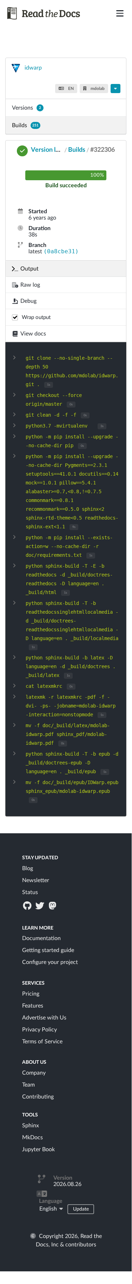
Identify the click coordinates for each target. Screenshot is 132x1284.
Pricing (30, 994)
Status (30, 892)
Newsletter (35, 880)
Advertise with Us (44, 1018)
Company (34, 1073)
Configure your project (50, 962)
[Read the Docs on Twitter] (40, 905)
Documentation (41, 938)
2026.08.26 (67, 1184)
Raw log (30, 285)
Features (32, 1006)
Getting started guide (48, 950)
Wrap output (36, 317)
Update (81, 1209)
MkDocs (32, 1137)
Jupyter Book (38, 1149)
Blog (27, 868)
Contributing (38, 1097)
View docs (33, 334)
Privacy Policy (39, 1029)
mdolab (97, 88)
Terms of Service (42, 1041)
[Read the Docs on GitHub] (27, 905)
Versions (26, 108)
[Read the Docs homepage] (45, 13)
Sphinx (30, 1125)
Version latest (50, 150)
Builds (25, 125)
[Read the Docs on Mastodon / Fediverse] (53, 905)
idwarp (33, 68)
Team (28, 1085)
